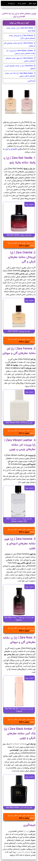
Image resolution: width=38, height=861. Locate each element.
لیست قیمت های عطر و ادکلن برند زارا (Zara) (21, 244)
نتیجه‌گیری (31, 80)
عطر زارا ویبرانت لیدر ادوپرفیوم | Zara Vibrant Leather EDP (19, 520)
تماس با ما (22, 3)
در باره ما (11, 3)
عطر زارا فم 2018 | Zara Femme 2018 (19, 422)
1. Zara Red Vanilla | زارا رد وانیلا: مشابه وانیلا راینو (20, 29)
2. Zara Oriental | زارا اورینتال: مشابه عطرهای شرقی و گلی (22, 37)
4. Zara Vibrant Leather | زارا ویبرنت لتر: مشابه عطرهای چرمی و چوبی (20, 52)
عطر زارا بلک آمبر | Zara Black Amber (19, 807)
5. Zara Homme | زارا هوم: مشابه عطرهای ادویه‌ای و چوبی (20, 59)
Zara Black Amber (17, 744)
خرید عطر (32, 3)
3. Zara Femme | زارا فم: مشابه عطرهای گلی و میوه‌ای (19, 44)
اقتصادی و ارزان (10, 149)
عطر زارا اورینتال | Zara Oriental (19, 331)
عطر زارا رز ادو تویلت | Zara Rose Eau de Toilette (19, 710)
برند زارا (26, 831)
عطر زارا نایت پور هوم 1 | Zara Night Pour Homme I (19, 618)
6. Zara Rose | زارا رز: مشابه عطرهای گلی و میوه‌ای (20, 67)
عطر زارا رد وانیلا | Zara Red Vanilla (19, 235)
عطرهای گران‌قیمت (23, 852)
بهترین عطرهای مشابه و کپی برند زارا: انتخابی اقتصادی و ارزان (19, 15)
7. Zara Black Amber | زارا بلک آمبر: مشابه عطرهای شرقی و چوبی (20, 74)
